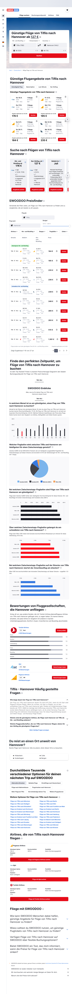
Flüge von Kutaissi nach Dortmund (21, 809)
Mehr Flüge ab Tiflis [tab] (18, 791)
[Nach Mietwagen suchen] (3, 24)
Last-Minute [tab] (42, 87)
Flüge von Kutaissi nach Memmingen (22, 811)
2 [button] (59, 351)
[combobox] (46, 41)
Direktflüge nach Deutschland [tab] (51, 783)
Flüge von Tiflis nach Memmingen (21, 825)
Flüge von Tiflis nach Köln (48, 804)
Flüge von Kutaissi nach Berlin (49, 809)
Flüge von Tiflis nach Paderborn (50, 817)
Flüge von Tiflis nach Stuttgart (20, 804)
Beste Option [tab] (30, 87)
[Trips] (3, 37)
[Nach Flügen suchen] (3, 16)
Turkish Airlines (24, 627)
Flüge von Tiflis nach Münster (49, 825)
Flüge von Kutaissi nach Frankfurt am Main (24, 817)
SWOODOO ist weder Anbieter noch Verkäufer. (27, 969)
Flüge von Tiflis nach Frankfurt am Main (52, 806)
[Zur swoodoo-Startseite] (13, 10)
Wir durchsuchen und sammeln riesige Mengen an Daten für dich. (34, 972)
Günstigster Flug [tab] (17, 87)
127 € (35, 37)
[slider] (70, 226)
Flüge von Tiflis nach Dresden (19, 822)
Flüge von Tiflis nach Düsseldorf (20, 806)
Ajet (20, 664)
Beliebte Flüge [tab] (33, 783)
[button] (3, 10)
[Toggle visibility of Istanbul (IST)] (34, 482)
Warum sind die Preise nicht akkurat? (24, 976)
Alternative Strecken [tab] (18, 783)
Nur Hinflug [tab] (54, 87)
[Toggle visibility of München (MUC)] (46, 482)
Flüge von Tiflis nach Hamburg (49, 814)
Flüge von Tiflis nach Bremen (49, 827)
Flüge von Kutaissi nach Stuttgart (50, 822)
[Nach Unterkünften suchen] (3, 20)
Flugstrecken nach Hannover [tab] (41, 787)
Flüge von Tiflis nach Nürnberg (20, 814)
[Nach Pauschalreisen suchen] (3, 28)
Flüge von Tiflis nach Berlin (48, 801)
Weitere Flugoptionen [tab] (56, 791)
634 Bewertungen (24, 680)
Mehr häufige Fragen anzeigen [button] (39, 730)
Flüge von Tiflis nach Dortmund (50, 811)
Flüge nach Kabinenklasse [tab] (20, 787)
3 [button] (63, 351)
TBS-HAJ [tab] (39, 380)
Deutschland (17, 70)
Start (10, 70)
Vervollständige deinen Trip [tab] (37, 791)
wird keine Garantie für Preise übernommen (57, 963)
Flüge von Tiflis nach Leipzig (19, 819)
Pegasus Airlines (24, 674)
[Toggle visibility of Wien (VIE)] (57, 482)
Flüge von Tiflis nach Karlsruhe (20, 827)
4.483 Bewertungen (25, 633)
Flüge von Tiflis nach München (20, 801)
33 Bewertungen (24, 669)
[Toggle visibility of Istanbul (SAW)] (22, 482)
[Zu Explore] (3, 31)
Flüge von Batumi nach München (50, 819)
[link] (18, 189)
